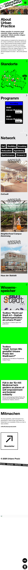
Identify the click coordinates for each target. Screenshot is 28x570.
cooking (22, 146)
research (22, 155)
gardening (19, 150)
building (12, 146)
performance (8, 155)
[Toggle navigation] (25, 3)
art (4, 146)
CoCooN (4, 194)
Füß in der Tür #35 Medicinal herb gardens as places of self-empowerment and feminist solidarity (13, 388)
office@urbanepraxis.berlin (8, 426)
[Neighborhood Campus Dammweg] (14, 216)
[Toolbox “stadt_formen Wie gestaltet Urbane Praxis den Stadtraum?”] (14, 336)
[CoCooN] (14, 176)
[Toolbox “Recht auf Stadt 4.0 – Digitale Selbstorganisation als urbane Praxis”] (14, 302)
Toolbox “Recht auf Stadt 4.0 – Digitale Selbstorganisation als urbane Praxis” (12, 316)
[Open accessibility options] (25, 567)
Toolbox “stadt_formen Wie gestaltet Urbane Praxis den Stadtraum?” (12, 351)
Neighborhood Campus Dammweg (11, 234)
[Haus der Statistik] (14, 258)
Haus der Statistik (9, 275)
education (7, 150)
